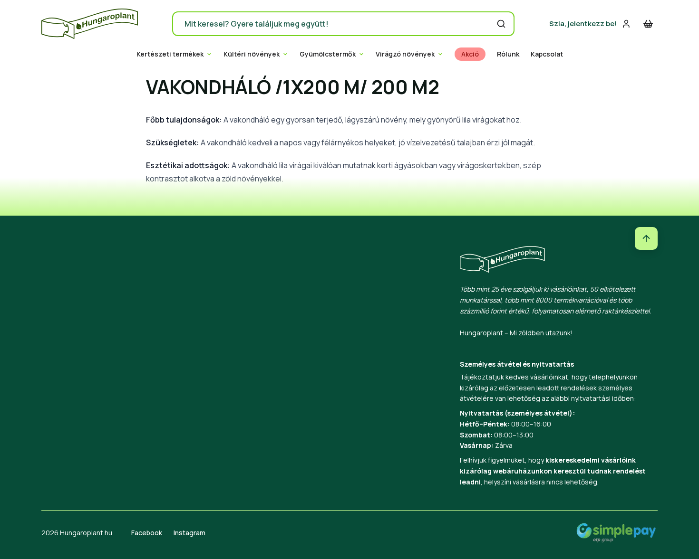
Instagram (189, 532)
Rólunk (508, 54)
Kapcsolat (547, 54)
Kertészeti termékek (170, 54)
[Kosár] (648, 23)
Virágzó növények (405, 54)
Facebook (146, 532)
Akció (470, 54)
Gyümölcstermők (328, 54)
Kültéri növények (251, 54)
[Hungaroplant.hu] (89, 24)
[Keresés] (501, 23)
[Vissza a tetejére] (646, 238)
